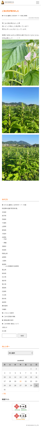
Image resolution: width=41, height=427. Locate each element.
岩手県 (4, 216)
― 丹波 (4, 239)
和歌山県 (5, 253)
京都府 (4, 246)
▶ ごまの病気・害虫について (10, 324)
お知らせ (4, 327)
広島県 (4, 291)
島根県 (4, 264)
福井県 (4, 280)
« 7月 (4, 393)
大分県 (4, 295)
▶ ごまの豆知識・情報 (8, 316)
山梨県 (4, 226)
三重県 (4, 261)
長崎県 (4, 302)
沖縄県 (4, 309)
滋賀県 (4, 257)
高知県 (4, 288)
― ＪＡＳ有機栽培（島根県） (10, 266)
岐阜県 (4, 273)
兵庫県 (4, 237)
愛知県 (4, 230)
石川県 (4, 277)
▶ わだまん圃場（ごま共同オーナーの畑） (14, 205)
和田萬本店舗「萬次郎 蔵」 (10, 208)
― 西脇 (4, 243)
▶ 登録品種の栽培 (7, 320)
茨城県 (4, 219)
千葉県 (4, 223)
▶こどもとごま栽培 (8, 313)
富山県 (4, 270)
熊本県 (4, 299)
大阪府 (4, 234)
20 (20, 381)
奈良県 (4, 250)
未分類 (4, 331)
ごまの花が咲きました (10, 11)
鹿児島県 (5, 306)
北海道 (4, 212)
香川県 (4, 284)
